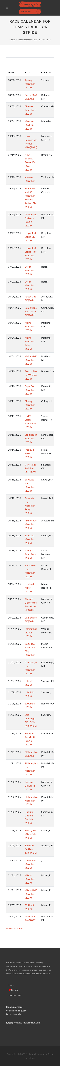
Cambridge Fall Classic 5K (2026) (31, 311)
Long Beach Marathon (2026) (31, 438)
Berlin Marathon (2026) (30, 270)
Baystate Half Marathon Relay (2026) (30, 505)
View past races (14, 928)
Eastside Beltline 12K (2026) (31, 849)
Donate (14, 990)
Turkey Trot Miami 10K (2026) (31, 834)
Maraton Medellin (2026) (29, 125)
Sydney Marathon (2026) (30, 84)
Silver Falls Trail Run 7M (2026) (30, 468)
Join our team (15, 995)
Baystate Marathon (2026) (30, 539)
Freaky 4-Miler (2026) (30, 453)
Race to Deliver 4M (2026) (31, 785)
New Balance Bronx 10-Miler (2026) (30, 162)
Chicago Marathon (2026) (30, 405)
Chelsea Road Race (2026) (30, 110)
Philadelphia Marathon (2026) (31, 800)
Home (12, 40)
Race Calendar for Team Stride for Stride (34, 40)
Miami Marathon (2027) (30, 879)
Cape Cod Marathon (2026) (30, 390)
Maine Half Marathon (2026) (31, 360)
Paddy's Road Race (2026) (30, 554)
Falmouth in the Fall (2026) (31, 632)
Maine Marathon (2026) (30, 326)
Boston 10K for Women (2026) (31, 375)
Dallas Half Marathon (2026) (30, 864)
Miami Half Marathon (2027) (31, 894)
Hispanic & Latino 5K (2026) (30, 237)
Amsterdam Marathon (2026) (31, 524)
